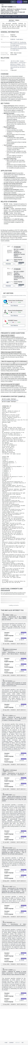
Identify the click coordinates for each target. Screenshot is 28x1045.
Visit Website (14, 305)
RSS (22, 1042)
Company (11, 1042)
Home (6, 1042)
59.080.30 (14, 16)
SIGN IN (25, 1)
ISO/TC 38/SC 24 (22, 16)
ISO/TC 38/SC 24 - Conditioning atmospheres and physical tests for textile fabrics (18, 44)
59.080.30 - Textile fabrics (16, 39)
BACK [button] (1, 16)
